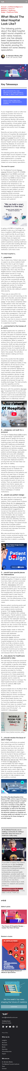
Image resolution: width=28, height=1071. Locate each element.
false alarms (13, 761)
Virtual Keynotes (6, 1051)
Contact (4, 1068)
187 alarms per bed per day (9, 759)
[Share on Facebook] (4, 900)
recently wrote (15, 476)
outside (10, 138)
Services (4, 1042)
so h (19, 676)
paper (3, 541)
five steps (22, 321)
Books (3, 1047)
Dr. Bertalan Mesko (7, 1062)
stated (17, 366)
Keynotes (4, 1049)
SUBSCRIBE (14, 1006)
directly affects (11, 517)
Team (3, 1066)
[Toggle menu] (26, 2)
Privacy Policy (5, 1032)
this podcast (13, 710)
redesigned (19, 503)
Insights (4, 1040)
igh (22, 676)
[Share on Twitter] (2, 900)
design (11, 637)
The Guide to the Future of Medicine (13, 507)
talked (3, 174)
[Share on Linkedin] (5, 900)
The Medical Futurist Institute (10, 1064)
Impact (4, 1053)
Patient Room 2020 (15, 434)
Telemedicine (12, 585)
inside (3, 138)
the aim (6, 446)
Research (4, 1044)
